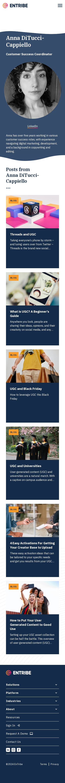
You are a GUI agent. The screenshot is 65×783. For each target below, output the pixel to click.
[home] (15, 5)
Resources (13, 717)
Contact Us (13, 741)
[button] (60, 5)
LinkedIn (32, 126)
